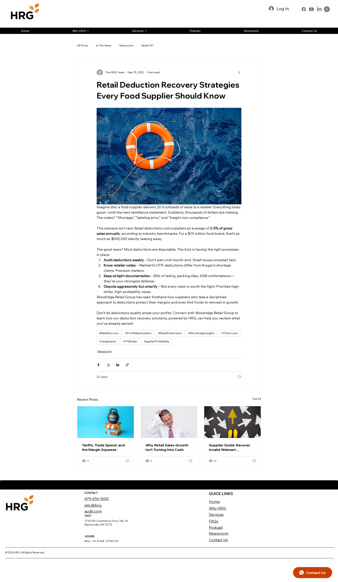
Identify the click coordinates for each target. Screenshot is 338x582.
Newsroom (126, 45)
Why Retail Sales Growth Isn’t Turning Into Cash (167, 447)
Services (216, 514)
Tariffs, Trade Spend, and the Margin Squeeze (103, 447)
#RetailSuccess (109, 333)
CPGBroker (130, 341)
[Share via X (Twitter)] (108, 365)
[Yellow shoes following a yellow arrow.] (232, 422)
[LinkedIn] (319, 9)
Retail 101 (147, 45)
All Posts (82, 45)
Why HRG (217, 508)
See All (256, 399)
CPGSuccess (229, 333)
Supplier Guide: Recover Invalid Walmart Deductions (229, 447)
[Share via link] (127, 365)
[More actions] (239, 72)
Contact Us (218, 540)
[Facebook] (304, 9)
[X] (327, 9)
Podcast (216, 527)
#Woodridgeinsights (201, 333)
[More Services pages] (146, 31)
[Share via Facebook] (98, 365)
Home (214, 501)
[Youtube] (311, 9)
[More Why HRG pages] (88, 31)
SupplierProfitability (156, 341)
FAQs (213, 521)
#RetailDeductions (170, 333)
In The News (103, 45)
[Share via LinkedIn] (118, 365)
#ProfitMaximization (138, 333)
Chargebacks (107, 341)
